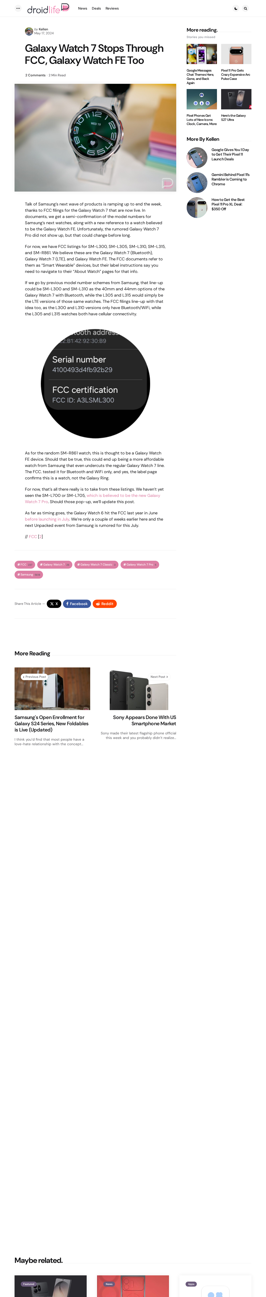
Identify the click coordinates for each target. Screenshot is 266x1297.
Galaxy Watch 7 (56, 565)
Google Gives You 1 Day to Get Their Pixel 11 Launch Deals (230, 154)
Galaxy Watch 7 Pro (141, 565)
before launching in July (47, 519)
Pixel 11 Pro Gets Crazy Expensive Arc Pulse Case (235, 74)
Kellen (43, 29)
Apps (191, 1284)
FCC (33, 536)
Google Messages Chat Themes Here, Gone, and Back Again (200, 76)
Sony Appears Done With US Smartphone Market (144, 720)
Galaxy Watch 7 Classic (98, 565)
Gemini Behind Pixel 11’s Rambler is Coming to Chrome (231, 179)
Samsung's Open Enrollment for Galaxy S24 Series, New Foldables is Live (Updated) (51, 723)
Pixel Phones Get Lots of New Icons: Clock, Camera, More (202, 120)
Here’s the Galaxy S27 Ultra (233, 118)
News (109, 1284)
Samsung (30, 575)
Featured (28, 1284)
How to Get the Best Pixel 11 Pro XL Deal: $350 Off (228, 204)
